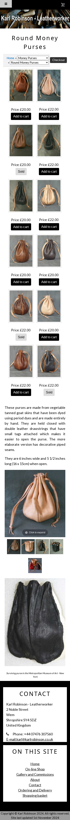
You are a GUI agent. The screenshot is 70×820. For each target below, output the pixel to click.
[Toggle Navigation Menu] (6, 4)
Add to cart (21, 116)
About (35, 779)
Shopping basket (35, 795)
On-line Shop (35, 769)
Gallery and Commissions (35, 774)
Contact (35, 785)
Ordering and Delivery (35, 790)
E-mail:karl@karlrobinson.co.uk (29, 739)
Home (10, 58)
